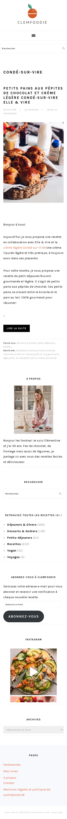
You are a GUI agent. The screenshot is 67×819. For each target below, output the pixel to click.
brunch (41, 350)
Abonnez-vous (23, 616)
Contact (9, 783)
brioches (31, 350)
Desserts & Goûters (27, 343)
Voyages (13, 557)
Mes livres (10, 771)
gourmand (53, 354)
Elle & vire (41, 354)
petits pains (30, 358)
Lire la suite (16, 328)
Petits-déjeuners (46, 343)
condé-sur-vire (21, 354)
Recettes (7, 347)
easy (32, 354)
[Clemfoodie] (33, 27)
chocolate (8, 354)
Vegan (11, 550)
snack (41, 358)
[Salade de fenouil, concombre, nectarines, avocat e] (33, 672)
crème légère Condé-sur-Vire (24, 247)
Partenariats (12, 764)
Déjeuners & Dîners (21, 524)
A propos (9, 777)
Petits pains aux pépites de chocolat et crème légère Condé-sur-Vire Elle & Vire (33, 95)
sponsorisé (51, 358)
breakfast (21, 350)
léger (5, 358)
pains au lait (16, 358)
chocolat (50, 350)
